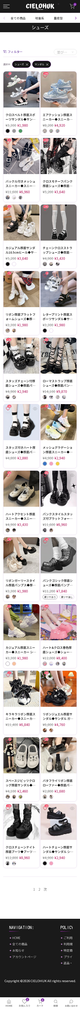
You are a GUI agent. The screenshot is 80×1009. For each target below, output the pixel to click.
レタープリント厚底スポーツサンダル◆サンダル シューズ (58, 316)
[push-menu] (6, 6)
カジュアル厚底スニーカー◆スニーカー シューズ (21, 649)
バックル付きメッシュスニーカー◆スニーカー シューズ (20, 183)
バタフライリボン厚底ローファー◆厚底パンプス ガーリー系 (58, 782)
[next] (74, 18)
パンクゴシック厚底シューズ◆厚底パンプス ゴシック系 (58, 582)
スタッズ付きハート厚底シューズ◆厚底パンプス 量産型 (20, 449)
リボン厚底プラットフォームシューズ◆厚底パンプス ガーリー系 (20, 316)
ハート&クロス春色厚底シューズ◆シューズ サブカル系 (57, 649)
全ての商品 (18, 18)
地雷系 (39, 18)
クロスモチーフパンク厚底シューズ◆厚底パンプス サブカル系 (58, 183)
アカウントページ (24, 957)
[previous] (6, 18)
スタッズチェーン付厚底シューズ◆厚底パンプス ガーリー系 (20, 383)
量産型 (58, 18)
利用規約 (70, 944)
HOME (16, 938)
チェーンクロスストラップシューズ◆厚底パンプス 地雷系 (57, 250)
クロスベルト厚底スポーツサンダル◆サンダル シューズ (20, 117)
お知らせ (18, 950)
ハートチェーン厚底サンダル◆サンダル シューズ (58, 849)
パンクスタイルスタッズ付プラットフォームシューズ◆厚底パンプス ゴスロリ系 (58, 516)
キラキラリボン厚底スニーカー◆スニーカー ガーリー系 (20, 716)
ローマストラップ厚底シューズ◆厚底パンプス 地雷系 (58, 383)
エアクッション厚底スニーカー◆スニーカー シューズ (58, 117)
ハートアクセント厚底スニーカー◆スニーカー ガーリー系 (20, 516)
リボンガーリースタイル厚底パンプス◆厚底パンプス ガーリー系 (21, 582)
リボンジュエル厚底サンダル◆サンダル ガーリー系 (58, 716)
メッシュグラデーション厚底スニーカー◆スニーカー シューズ (58, 449)
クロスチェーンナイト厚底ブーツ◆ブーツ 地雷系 (21, 849)
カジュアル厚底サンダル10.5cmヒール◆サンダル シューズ (21, 250)
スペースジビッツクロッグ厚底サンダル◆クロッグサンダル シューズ (21, 782)
